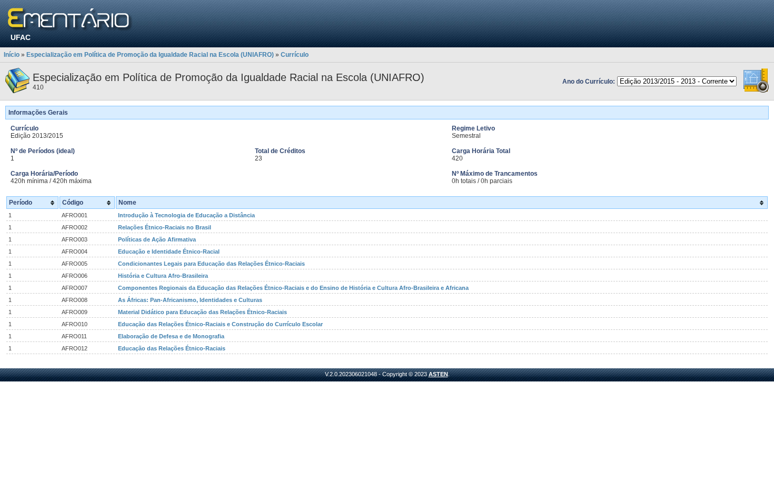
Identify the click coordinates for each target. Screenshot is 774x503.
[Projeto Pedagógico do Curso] (756, 91)
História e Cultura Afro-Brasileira (163, 276)
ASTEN (438, 374)
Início (11, 54)
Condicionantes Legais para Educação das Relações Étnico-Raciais (211, 263)
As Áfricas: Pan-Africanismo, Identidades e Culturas (190, 300)
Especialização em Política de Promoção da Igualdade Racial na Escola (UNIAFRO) (150, 54)
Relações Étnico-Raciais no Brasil (164, 227)
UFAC (21, 37)
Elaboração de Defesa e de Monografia (171, 336)
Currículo (295, 54)
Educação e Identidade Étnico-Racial (169, 251)
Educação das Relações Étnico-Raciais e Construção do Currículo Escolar (220, 324)
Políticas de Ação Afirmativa (157, 239)
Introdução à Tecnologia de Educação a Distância (186, 215)
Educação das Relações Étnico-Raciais (171, 348)
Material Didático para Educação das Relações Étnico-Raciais (202, 312)
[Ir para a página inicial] (70, 20)
